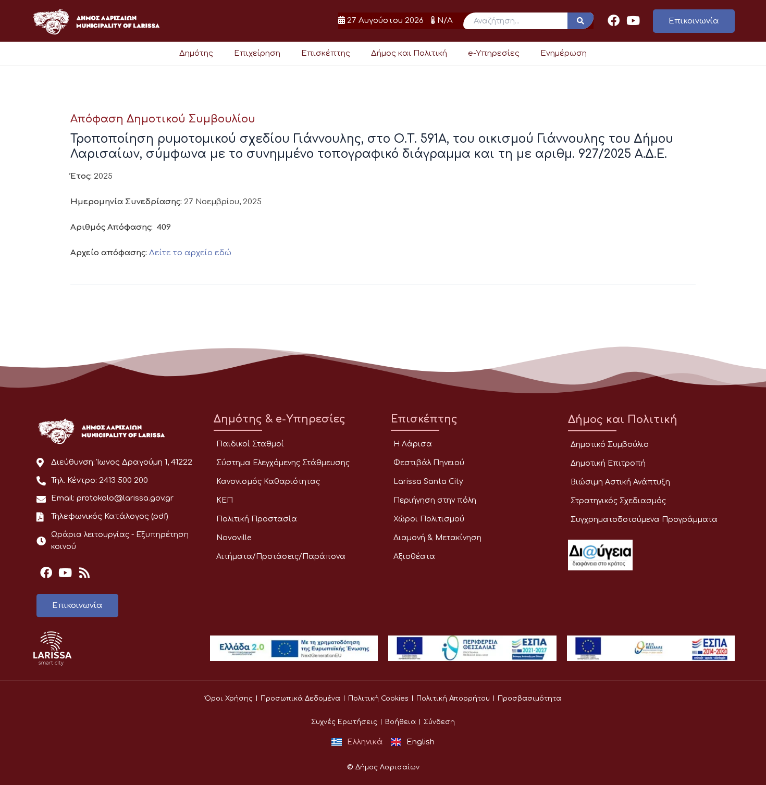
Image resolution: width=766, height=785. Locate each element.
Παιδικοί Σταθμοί (250, 444)
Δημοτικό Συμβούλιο (610, 444)
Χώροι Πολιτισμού (428, 519)
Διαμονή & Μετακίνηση (437, 538)
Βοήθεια (400, 722)
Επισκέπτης (325, 53)
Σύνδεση (439, 722)
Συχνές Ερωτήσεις (344, 722)
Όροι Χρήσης (229, 698)
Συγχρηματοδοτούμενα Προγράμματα (644, 520)
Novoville (233, 538)
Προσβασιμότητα (529, 698)
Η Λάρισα (412, 444)
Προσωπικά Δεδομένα (300, 698)
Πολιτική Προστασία (256, 519)
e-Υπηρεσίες (494, 53)
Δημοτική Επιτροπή (608, 463)
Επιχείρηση (257, 53)
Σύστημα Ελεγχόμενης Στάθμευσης (283, 463)
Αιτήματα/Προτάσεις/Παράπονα (280, 556)
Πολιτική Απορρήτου (453, 698)
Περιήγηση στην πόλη (434, 500)
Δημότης (196, 53)
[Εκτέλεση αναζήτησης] (580, 21)
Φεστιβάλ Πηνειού (428, 463)
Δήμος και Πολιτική (409, 53)
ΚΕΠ (224, 500)
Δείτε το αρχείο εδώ (190, 252)
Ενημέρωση (563, 53)
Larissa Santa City (428, 481)
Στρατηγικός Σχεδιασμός (618, 501)
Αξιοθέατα (414, 556)
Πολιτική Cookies (378, 698)
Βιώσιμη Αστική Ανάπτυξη (620, 482)
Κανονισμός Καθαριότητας (268, 481)
